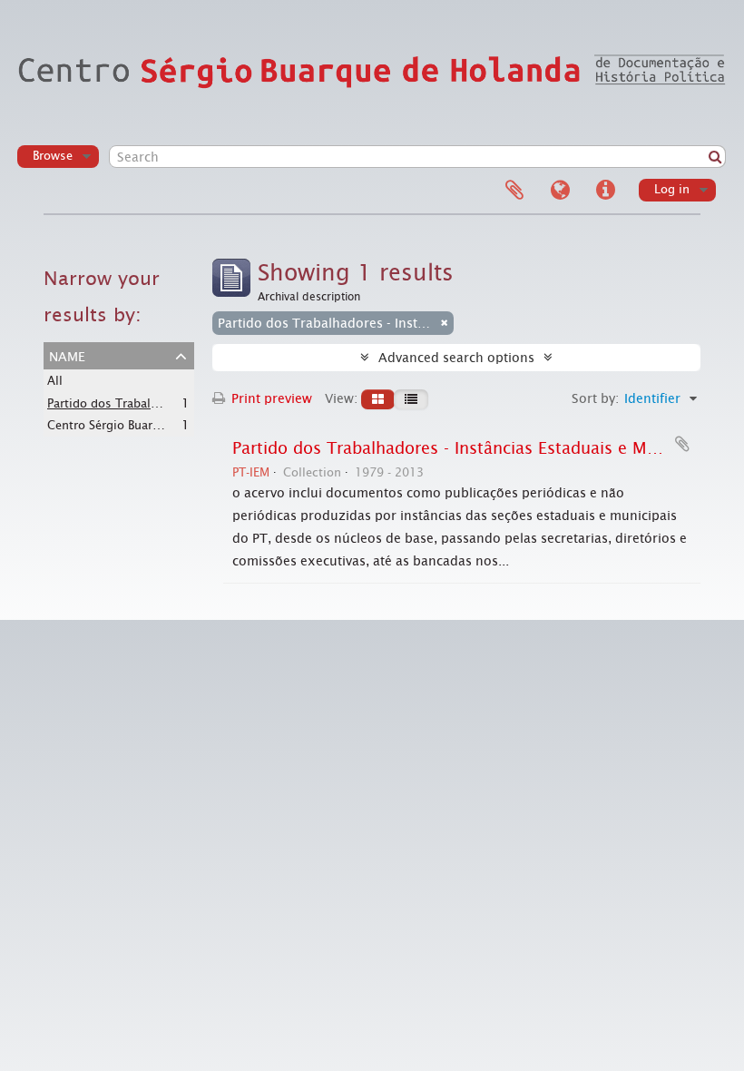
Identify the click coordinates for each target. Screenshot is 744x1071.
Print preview (270, 398)
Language (559, 190)
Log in (672, 189)
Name (67, 355)
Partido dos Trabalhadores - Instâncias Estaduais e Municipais (474, 448)
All (55, 381)
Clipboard (514, 190)
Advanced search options (456, 357)
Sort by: (595, 398)
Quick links (605, 190)
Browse (53, 155)
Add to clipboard (682, 444)
